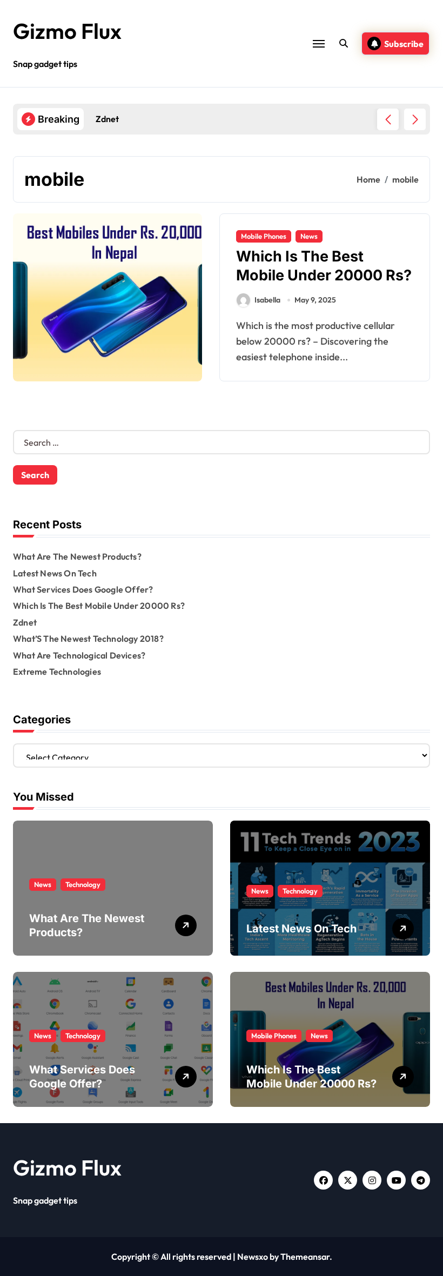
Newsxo (252, 1256)
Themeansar (305, 1256)
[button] (415, 119)
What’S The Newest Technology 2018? (88, 638)
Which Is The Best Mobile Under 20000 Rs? (324, 265)
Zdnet (25, 622)
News (309, 236)
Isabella (267, 300)
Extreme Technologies (57, 671)
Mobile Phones (263, 236)
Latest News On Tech (55, 573)
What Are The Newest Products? (77, 556)
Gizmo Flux (67, 30)
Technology (82, 884)
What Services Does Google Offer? (83, 589)
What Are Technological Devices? (79, 655)
